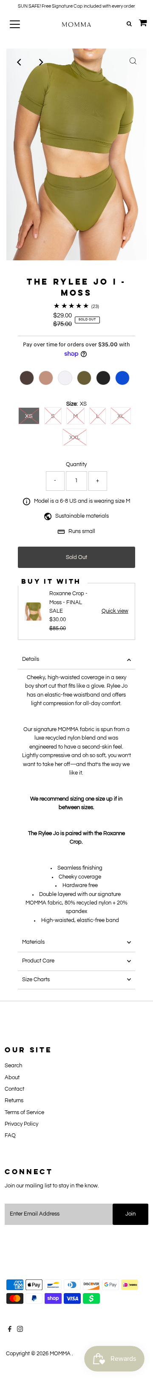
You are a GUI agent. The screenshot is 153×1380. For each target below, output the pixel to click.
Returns (14, 1100)
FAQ (10, 1135)
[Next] (40, 62)
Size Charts (36, 979)
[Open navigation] (21, 24)
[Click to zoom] (133, 62)
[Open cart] (143, 24)
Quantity (76, 464)
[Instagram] (20, 1330)
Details (30, 659)
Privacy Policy (21, 1124)
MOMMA (61, 1354)
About (12, 1077)
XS (29, 416)
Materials (33, 942)
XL (120, 416)
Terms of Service (24, 1112)
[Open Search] (129, 24)
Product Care (38, 961)
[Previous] (20, 62)
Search (13, 1066)
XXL (74, 438)
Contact (14, 1089)
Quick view (115, 611)
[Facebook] (10, 1330)
